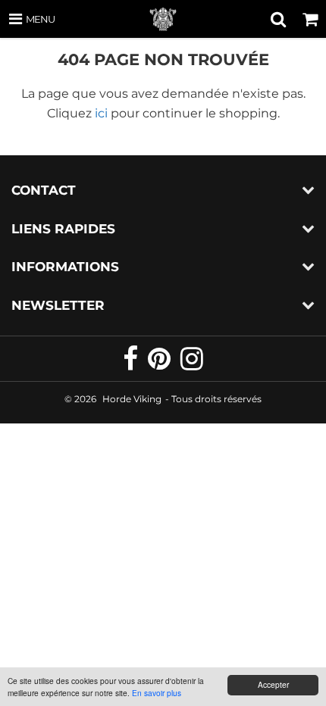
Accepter (273, 684)
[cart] (310, 19)
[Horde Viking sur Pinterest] (160, 364)
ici (101, 113)
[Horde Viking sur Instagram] (192, 364)
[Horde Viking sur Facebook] (131, 364)
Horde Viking (131, 399)
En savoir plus (156, 692)
